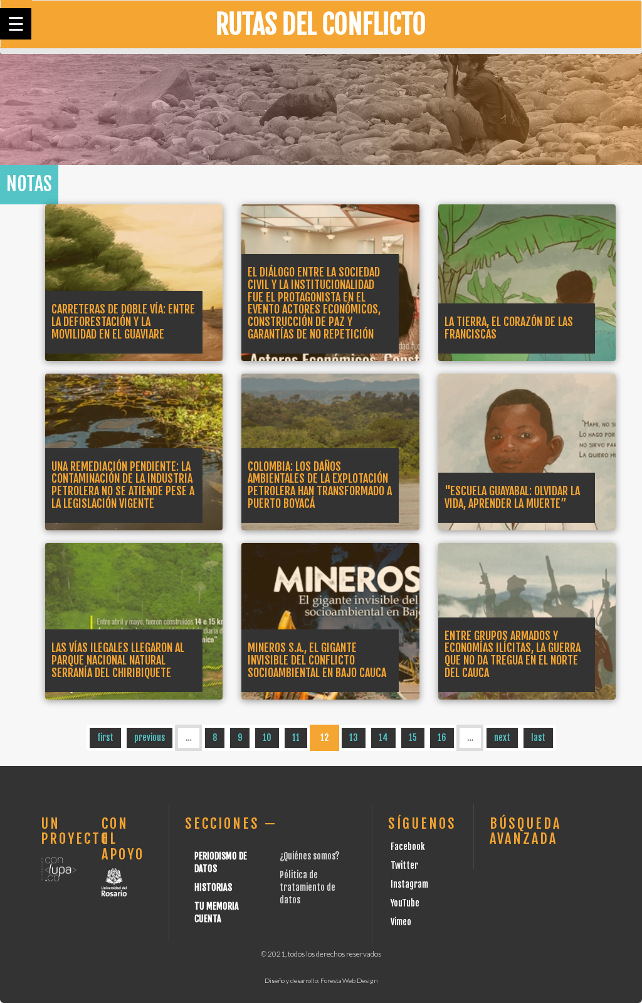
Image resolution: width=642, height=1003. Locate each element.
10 (267, 737)
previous (149, 737)
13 (353, 737)
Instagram (409, 884)
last (538, 737)
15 (413, 737)
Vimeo (401, 921)
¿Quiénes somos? (309, 856)
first (105, 737)
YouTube (405, 903)
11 (296, 737)
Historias (213, 887)
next (502, 737)
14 (383, 737)
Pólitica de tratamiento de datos (307, 887)
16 (442, 737)
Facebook (408, 846)
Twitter (404, 865)
